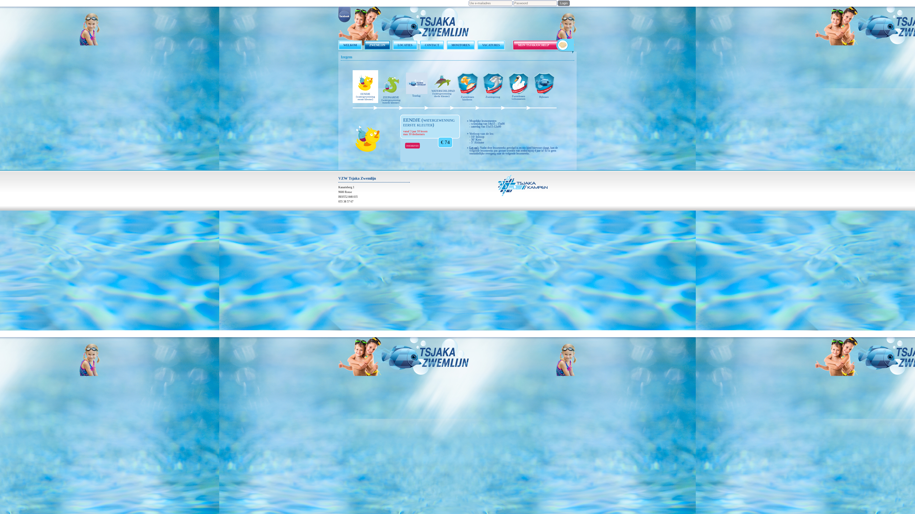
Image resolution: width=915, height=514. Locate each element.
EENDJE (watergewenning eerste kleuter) (365, 97)
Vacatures (491, 45)
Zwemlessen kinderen (467, 98)
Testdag (416, 95)
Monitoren (461, 45)
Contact (432, 45)
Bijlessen (544, 96)
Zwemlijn (377, 45)
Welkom (350, 45)
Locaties (405, 45)
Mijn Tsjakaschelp (533, 45)
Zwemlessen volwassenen (518, 97)
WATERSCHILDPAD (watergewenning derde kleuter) (443, 93)
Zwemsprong (493, 96)
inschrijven (412, 145)
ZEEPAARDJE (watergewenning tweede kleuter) (391, 100)
